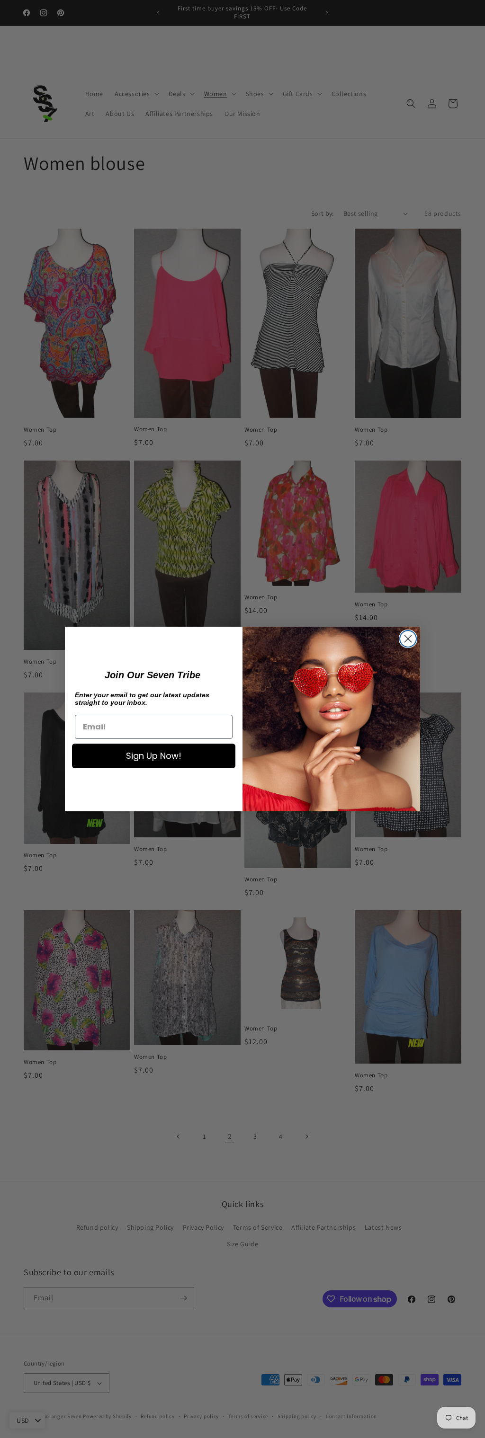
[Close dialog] (408, 638)
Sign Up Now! (153, 756)
